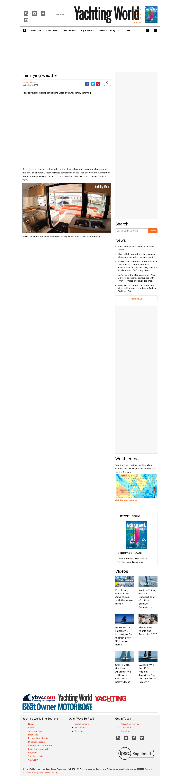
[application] (66, 208)
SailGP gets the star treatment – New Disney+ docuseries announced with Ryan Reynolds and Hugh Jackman (137, 277)
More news (136, 298)
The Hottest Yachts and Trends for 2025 (148, 631)
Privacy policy (37, 773)
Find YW (137, 22)
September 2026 (130, 553)
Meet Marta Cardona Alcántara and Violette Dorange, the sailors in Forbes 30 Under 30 (137, 288)
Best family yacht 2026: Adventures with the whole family (124, 596)
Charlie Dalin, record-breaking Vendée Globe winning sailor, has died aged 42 (137, 255)
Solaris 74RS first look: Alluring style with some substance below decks (123, 673)
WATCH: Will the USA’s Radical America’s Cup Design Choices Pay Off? (147, 673)
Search (152, 230)
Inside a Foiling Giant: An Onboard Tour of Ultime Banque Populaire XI (147, 598)
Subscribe (136, 9)
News (120, 240)
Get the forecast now (126, 500)
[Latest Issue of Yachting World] (151, 14)
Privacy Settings (51, 773)
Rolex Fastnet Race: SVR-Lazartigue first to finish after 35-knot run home (124, 636)
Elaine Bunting (29, 82)
